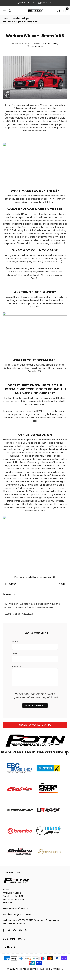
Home (6, 18)
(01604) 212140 (28, 2)
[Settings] (58, 10)
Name (15, 641)
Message (16, 666)
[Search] (10, 10)
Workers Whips (21, 18)
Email (14, 654)
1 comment (37, 46)
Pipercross (45, 577)
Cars (35, 577)
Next (61, 584)
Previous (11, 584)
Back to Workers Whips (35, 725)
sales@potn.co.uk (20, 914)
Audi (28, 577)
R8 (54, 577)
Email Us (46, 2)
